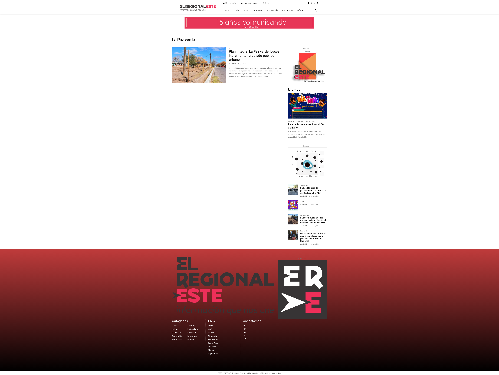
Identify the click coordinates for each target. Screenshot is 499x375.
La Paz (231, 48)
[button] (316, 11)
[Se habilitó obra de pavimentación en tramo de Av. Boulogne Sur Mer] (293, 190)
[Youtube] (317, 3)
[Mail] (244, 332)
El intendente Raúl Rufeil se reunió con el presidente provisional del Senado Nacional (313, 237)
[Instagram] (311, 3)
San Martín (304, 185)
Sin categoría (304, 215)
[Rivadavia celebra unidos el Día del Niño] (307, 106)
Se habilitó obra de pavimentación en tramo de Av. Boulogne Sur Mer (313, 190)
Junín (302, 201)
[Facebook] (308, 3)
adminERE (232, 63)
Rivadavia (291, 121)
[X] (314, 3)
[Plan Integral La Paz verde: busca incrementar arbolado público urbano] (199, 65)
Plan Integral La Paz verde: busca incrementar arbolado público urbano (254, 55)
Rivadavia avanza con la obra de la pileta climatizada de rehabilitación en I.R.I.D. (313, 220)
